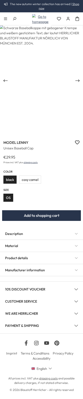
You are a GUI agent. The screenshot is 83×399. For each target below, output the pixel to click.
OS (8, 198)
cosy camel (30, 179)
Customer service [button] (21, 301)
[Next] (78, 80)
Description (14, 234)
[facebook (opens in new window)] (26, 343)
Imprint (11, 353)
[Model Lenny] (41, 80)
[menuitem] (13, 353)
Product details (16, 258)
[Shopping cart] (77, 18)
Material (11, 246)
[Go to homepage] (40, 19)
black (10, 179)
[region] (41, 80)
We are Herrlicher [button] (21, 313)
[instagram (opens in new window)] (36, 343)
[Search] (14, 18)
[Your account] (68, 18)
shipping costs (31, 162)
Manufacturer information (25, 270)
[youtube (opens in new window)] (46, 343)
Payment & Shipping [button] (22, 325)
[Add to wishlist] (77, 143)
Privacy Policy (63, 353)
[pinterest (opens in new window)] (56, 343)
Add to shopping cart (41, 215)
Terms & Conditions (35, 353)
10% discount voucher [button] (25, 289)
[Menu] (5, 18)
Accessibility (41, 358)
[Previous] (5, 80)
